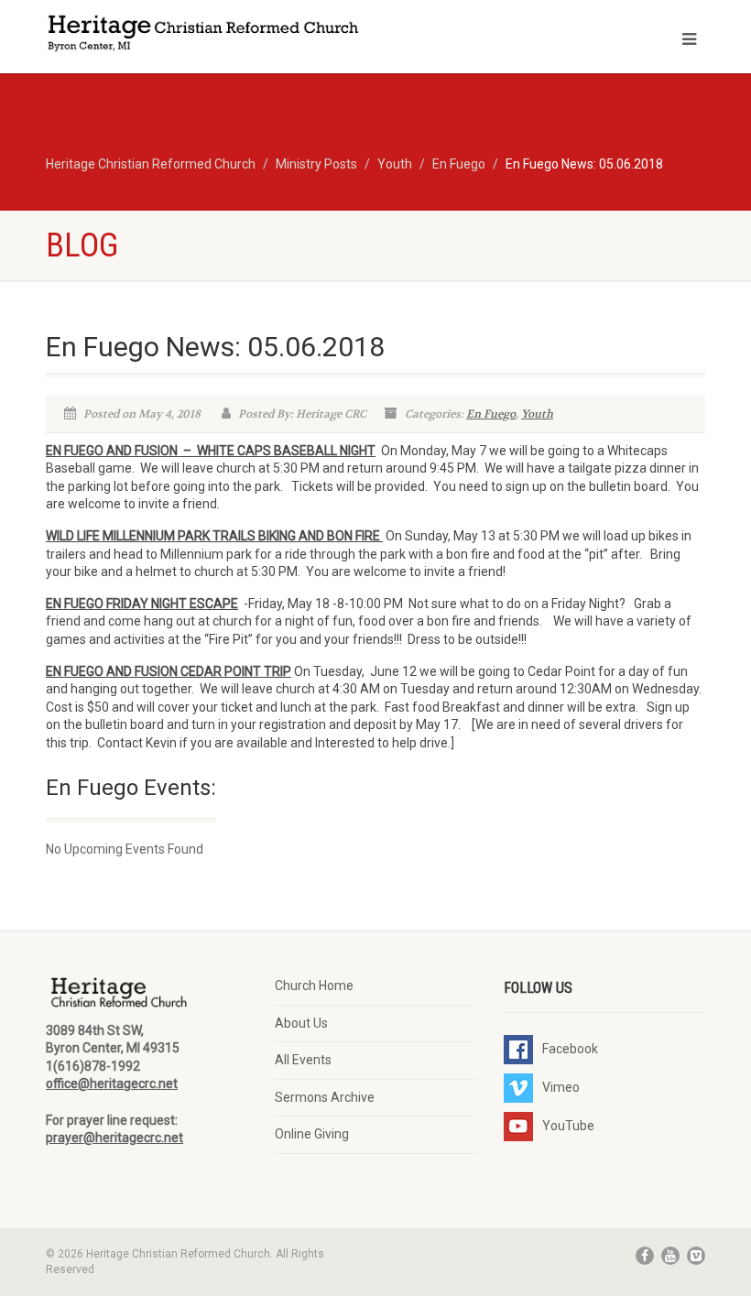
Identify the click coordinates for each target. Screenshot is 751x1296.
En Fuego (491, 414)
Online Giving (312, 1134)
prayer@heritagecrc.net (114, 1137)
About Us (301, 1023)
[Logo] (204, 35)
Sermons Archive (325, 1097)
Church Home (314, 985)
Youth (537, 414)
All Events (303, 1059)
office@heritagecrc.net (112, 1083)
